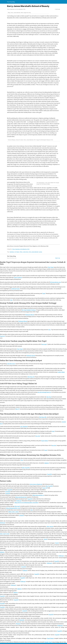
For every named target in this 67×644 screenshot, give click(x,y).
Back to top (57, 258)
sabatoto (46, 463)
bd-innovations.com (55, 282)
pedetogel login (15, 288)
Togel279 (2, 596)
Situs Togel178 (26, 467)
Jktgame (18, 623)
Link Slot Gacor (11, 363)
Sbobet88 (21, 620)
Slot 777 (18, 409)
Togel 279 (44, 488)
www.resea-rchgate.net (36, 484)
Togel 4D (2, 336)
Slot (32, 510)
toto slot (38, 436)
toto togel (44, 344)
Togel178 (49, 474)
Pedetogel (19, 500)
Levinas (40, 251)
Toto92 (45, 539)
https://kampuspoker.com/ (13, 508)
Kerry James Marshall (33, 251)
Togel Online (44, 440)
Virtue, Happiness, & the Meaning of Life (20, 249)
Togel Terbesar (18, 277)
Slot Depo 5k (31, 376)
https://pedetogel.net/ (21, 497)
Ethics (21, 251)
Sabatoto (2, 552)
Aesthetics (12, 251)
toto (11, 300)
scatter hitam (61, 372)
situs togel (17, 506)
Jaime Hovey (26, 251)
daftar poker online (13, 511)
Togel (43, 293)
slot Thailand (23, 426)
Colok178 (21, 515)
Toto (22, 460)
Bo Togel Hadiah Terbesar (29, 310)
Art (15, 251)
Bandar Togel (48, 642)
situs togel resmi (4, 533)
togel (53, 431)
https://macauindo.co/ (38, 495)
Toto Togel (51, 267)
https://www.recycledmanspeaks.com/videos (26, 502)
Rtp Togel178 (49, 486)
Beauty (17, 251)
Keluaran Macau (29, 314)
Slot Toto (49, 397)
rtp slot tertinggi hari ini (44, 392)
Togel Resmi (50, 638)
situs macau (50, 526)
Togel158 (9, 489)
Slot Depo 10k (42, 417)
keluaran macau (31, 355)
